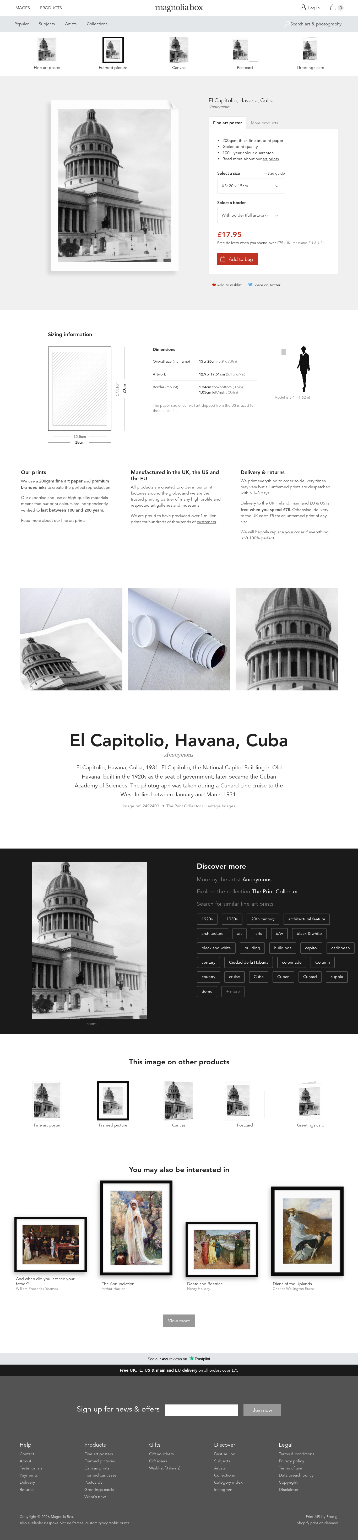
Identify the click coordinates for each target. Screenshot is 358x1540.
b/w (279, 933)
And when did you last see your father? (45, 1281)
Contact (27, 1454)
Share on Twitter (267, 285)
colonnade (292, 962)
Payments (29, 1475)
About (25, 1461)
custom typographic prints (107, 1523)
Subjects (47, 23)
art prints (271, 159)
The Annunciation (118, 1283)
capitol (311, 948)
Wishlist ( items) (164, 1468)
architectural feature (306, 919)
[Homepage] (179, 9)
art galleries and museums (175, 505)
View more (179, 1321)
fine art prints (73, 520)
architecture (213, 933)
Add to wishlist (229, 285)
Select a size (251, 173)
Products (51, 7)
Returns (27, 1489)
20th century (263, 919)
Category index (228, 1482)
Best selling (225, 1454)
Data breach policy (296, 1475)
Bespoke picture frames (63, 1523)
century (208, 962)
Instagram (223, 1489)
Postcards (93, 1482)
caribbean (340, 948)
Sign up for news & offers (118, 1409)
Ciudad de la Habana (248, 962)
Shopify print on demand (317, 1523)
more (235, 991)
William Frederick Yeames (37, 1288)
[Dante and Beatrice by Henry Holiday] (222, 1249)
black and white (216, 948)
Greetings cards (99, 1489)
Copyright (288, 1482)
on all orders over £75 (179, 1370)
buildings (282, 948)
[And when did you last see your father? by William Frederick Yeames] (50, 1244)
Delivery (248, 503)
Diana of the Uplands (292, 1283)
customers (206, 521)
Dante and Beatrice (205, 1283)
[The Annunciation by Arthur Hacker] (136, 1229)
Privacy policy (291, 1461)
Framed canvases (100, 1475)
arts (259, 933)
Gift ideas (158, 1461)
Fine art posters (98, 1454)
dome (207, 991)
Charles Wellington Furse (293, 1288)
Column (322, 962)
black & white (309, 933)
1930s (232, 919)
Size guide (276, 173)
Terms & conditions (296, 1454)
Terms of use (290, 1468)
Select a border (231, 202)
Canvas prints (96, 1468)
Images (22, 7)
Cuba (259, 976)
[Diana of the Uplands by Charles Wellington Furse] (307, 1232)
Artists (71, 23)
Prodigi (332, 1516)
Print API (313, 1516)
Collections (97, 23)
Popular (21, 23)
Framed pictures (99, 1461)
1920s (207, 919)
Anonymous (219, 106)
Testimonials (31, 1468)
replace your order (287, 532)
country (208, 976)
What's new (95, 1496)
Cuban (283, 976)
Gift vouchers (161, 1454)
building (252, 948)
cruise (234, 976)
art (239, 933)
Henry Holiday (198, 1288)
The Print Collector (274, 891)
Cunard (310, 976)
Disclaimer (289, 1489)
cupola (336, 976)
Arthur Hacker (113, 1288)
